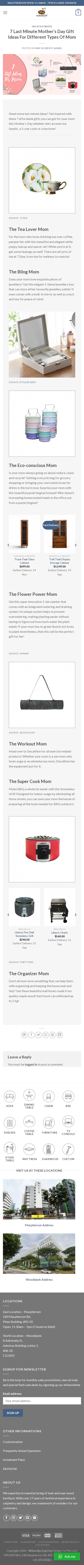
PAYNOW (10, 1469)
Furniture (11, 1542)
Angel (58, 48)
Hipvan (24, 653)
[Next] (75, 553)
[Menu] (5, 12)
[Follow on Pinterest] (34, 1518)
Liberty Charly (59, 932)
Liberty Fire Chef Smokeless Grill (24, 934)
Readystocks (70, 1542)
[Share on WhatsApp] (24, 1035)
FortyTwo (26, 962)
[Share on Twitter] (38, 1035)
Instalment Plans (14, 1459)
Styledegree (27, 382)
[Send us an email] (27, 1518)
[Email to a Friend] (45, 1035)
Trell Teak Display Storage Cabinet (59, 561)
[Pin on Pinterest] (52, 1035)
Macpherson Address (39, 1225)
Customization (13, 1442)
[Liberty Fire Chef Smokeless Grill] (24, 907)
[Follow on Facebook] (6, 1518)
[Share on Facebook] (31, 1035)
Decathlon (27, 732)
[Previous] (9, 553)
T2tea (23, 218)
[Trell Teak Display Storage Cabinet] (59, 534)
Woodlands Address (39, 1279)
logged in (31, 1064)
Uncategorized (42, 26)
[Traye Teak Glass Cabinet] (24, 534)
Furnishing (28, 1542)
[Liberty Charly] (59, 907)
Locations (42, 1544)
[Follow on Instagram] (13, 1518)
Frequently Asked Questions (22, 1450)
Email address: (12, 1393)
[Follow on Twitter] (20, 1518)
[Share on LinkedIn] (59, 1035)
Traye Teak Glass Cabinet (24, 561)
